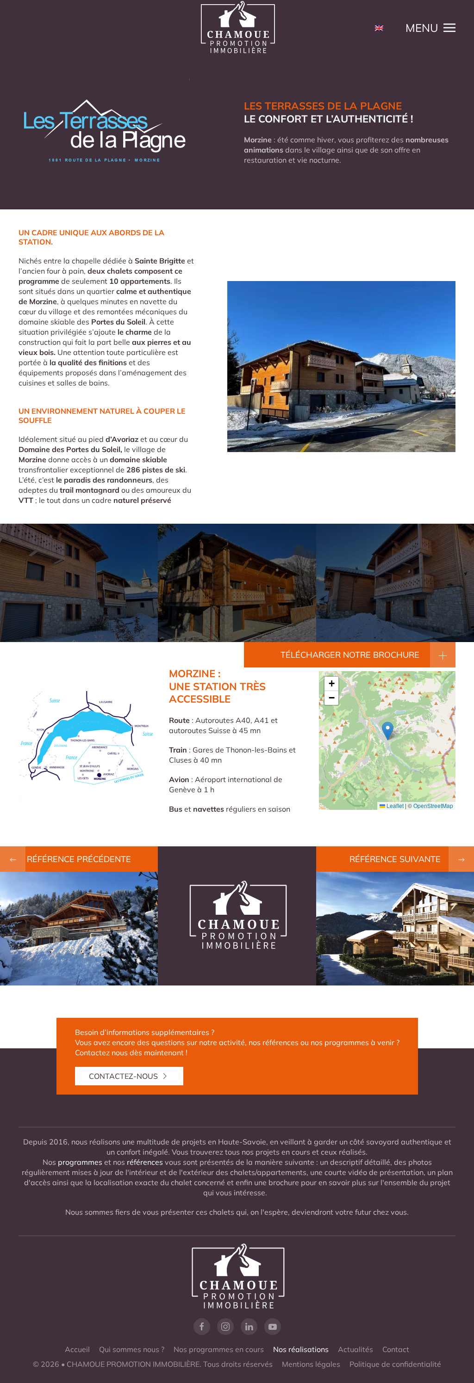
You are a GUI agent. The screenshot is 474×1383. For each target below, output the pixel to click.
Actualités (355, 1349)
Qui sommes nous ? (131, 1349)
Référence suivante (395, 859)
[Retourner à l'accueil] (237, 27)
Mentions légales (311, 1364)
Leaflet (394, 805)
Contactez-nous (123, 1076)
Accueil (77, 1349)
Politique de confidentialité (395, 1364)
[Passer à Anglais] (379, 28)
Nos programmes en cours (219, 1349)
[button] (430, 27)
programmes (80, 1162)
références (145, 1162)
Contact (395, 1349)
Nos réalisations (301, 1349)
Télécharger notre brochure (350, 654)
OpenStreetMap (433, 805)
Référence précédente (79, 859)
